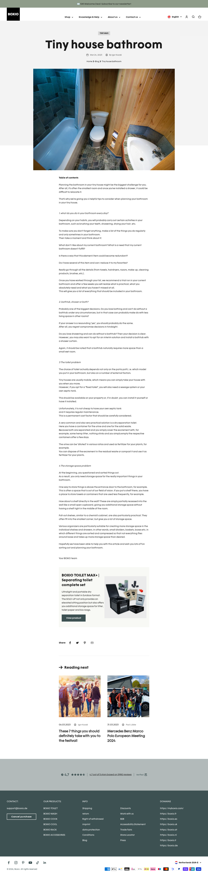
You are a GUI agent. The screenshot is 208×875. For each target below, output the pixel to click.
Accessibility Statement (133, 824)
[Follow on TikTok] (37, 863)
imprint (86, 824)
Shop (67, 17)
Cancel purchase (21, 816)
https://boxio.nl (168, 835)
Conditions (88, 835)
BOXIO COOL (50, 824)
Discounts (125, 808)
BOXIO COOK (50, 819)
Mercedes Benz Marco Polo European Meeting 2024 (126, 735)
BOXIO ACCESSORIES (54, 835)
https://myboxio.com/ (172, 808)
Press (123, 840)
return (85, 813)
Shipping (87, 808)
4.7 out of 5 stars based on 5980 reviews (111, 774)
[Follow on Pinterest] (23, 863)
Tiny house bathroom (111, 61)
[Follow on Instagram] (16, 863)
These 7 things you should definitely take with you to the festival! (79, 735)
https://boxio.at (168, 829)
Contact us (132, 17)
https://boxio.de (169, 845)
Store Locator (127, 835)
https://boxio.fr (168, 813)
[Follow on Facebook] (9, 863)
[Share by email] (92, 643)
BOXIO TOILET (50, 808)
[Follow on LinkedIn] (45, 863)
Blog (97, 61)
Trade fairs (126, 829)
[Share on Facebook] (70, 643)
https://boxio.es (168, 819)
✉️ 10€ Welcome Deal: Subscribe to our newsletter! (104, 3)
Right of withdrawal (93, 819)
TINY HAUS (104, 33)
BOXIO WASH (50, 813)
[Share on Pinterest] (85, 643)
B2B (122, 819)
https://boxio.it (168, 840)
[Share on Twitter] (77, 643)
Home (89, 61)
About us (112, 17)
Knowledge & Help (89, 17)
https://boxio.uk (168, 824)
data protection (91, 829)
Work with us (127, 813)
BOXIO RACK (50, 829)
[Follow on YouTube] (30, 863)
